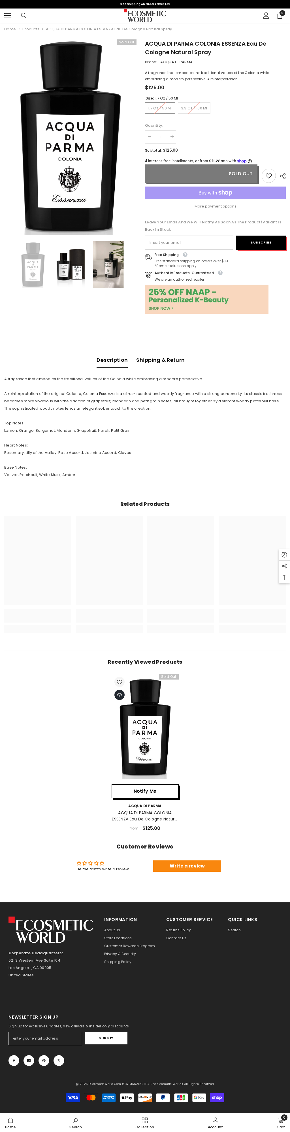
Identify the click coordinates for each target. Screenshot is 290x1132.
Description (112, 359)
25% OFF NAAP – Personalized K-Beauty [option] (145, 4)
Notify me (145, 791)
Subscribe (261, 242)
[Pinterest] (44, 1060)
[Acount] (266, 15)
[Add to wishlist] (119, 682)
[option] (70, 137)
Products (30, 29)
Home (10, 29)
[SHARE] (281, 176)
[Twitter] (59, 1060)
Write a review (187, 866)
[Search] (23, 15)
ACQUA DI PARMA (176, 62)
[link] (269, 176)
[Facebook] (13, 1060)
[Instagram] (29, 1060)
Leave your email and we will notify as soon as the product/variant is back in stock (213, 225)
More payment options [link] (215, 206)
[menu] (7, 15)
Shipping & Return (160, 359)
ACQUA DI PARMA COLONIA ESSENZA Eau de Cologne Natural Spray (145, 816)
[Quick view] (119, 695)
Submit (106, 1038)
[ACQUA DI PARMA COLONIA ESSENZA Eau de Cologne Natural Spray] (145, 727)
